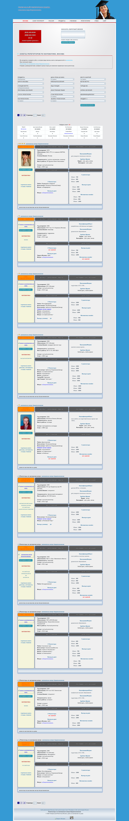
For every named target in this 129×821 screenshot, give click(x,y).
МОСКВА (25, 21)
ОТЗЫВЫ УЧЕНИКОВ (26, 186)
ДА (51, 318)
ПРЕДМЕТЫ (61, 21)
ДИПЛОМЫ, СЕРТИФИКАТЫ (26, 367)
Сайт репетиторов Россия (82, 810)
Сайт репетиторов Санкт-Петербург (64, 810)
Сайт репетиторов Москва (47, 810)
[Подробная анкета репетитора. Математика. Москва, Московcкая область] (26, 165)
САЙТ (104, 21)
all (24, 115)
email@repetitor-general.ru (30, 40)
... (91, 156)
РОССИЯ (51, 21)
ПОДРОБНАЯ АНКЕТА (26, 184)
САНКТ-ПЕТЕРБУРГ (38, 21)
